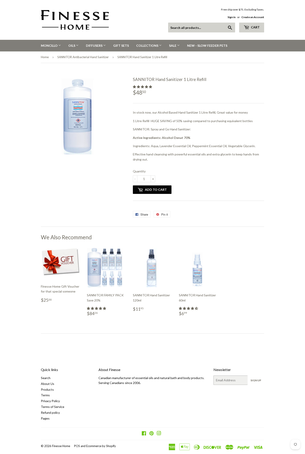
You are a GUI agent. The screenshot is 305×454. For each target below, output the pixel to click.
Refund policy (50, 412)
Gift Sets (121, 45)
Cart (255, 27)
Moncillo (49, 45)
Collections (147, 45)
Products (47, 389)
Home (45, 57)
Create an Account (252, 17)
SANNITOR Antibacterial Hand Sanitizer (83, 57)
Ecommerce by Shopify (101, 446)
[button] (143, 87)
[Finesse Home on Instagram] (159, 434)
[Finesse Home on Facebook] (144, 434)
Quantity (139, 171)
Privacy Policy (50, 401)
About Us (47, 384)
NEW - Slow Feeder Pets (207, 45)
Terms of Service (52, 407)
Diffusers (94, 45)
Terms (45, 395)
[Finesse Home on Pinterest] (151, 434)
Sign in (232, 17)
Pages (45, 418)
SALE (173, 45)
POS (77, 446)
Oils (72, 45)
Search (45, 378)
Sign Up (256, 380)
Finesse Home (61, 446)
